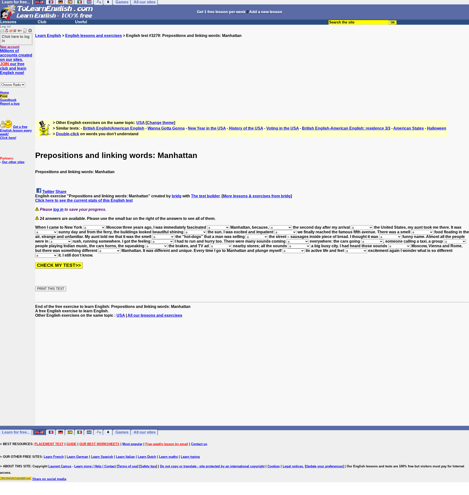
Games (122, 432)
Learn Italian (125, 457)
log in (58, 209)
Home (4, 92)
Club (42, 22)
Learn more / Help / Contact (95, 466)
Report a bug (10, 103)
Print (3, 96)
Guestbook (8, 100)
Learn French (54, 457)
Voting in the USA (282, 128)
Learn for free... (16, 432)
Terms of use (127, 466)
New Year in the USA (207, 128)
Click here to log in (16, 38)
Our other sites (13, 162)
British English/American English (113, 128)
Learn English (48, 36)
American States (408, 128)
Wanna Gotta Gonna (166, 128)
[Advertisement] (252, 72)
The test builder (205, 196)
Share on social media (49, 479)
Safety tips (148, 466)
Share (60, 192)
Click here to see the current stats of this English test (84, 200)
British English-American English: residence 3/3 (346, 128)
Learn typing (190, 457)
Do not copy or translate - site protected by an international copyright (212, 466)
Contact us (199, 444)
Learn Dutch (147, 457)
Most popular (132, 444)
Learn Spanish (102, 457)
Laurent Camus (59, 466)
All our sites (145, 432)
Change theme (160, 123)
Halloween (436, 128)
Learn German (77, 457)
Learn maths (168, 457)
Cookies (273, 466)
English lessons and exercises (93, 36)
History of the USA (246, 128)
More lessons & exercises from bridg (257, 196)
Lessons (8, 22)
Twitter (48, 192)
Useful (81, 22)
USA (140, 123)
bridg (176, 196)
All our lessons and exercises (155, 315)
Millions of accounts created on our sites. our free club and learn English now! (16, 62)
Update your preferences (324, 466)
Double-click (67, 134)
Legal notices (293, 466)
